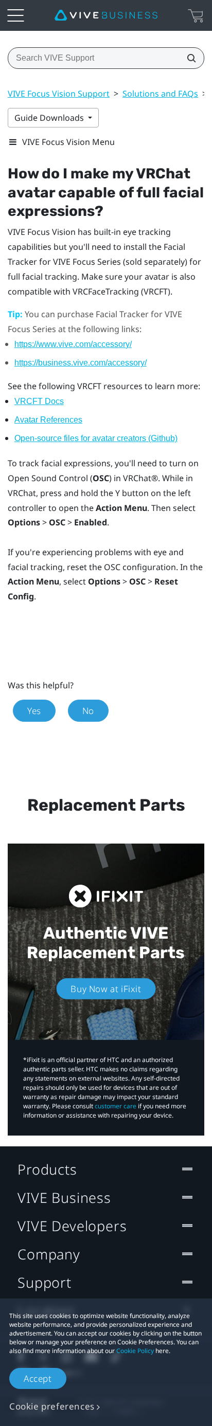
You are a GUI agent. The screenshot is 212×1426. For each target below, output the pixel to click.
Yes (34, 711)
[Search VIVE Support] (188, 58)
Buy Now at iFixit (105, 988)
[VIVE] (106, 15)
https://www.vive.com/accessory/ (73, 344)
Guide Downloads (50, 117)
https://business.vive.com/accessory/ (80, 362)
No (88, 711)
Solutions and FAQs (160, 93)
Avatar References (48, 419)
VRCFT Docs (39, 401)
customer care (115, 1106)
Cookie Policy (135, 1350)
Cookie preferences (52, 1406)
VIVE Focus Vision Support (59, 93)
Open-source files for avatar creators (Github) (96, 438)
